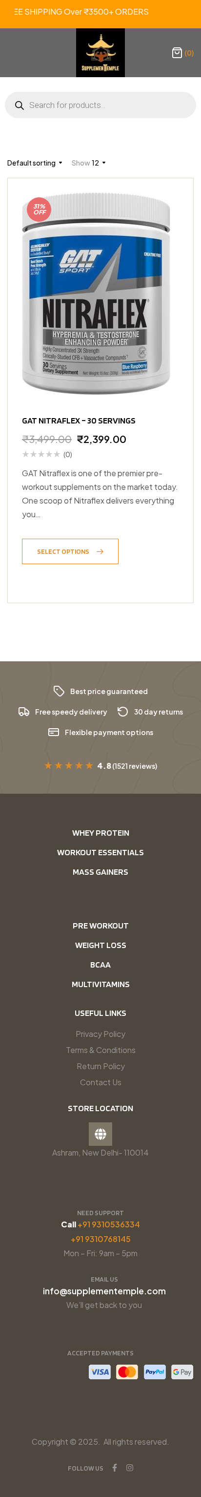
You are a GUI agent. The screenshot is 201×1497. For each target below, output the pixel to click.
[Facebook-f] (115, 1468)
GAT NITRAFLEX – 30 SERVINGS (79, 420)
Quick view (57, 576)
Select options (63, 551)
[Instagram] (130, 1468)
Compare (81, 576)
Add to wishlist (33, 576)
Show (81, 162)
